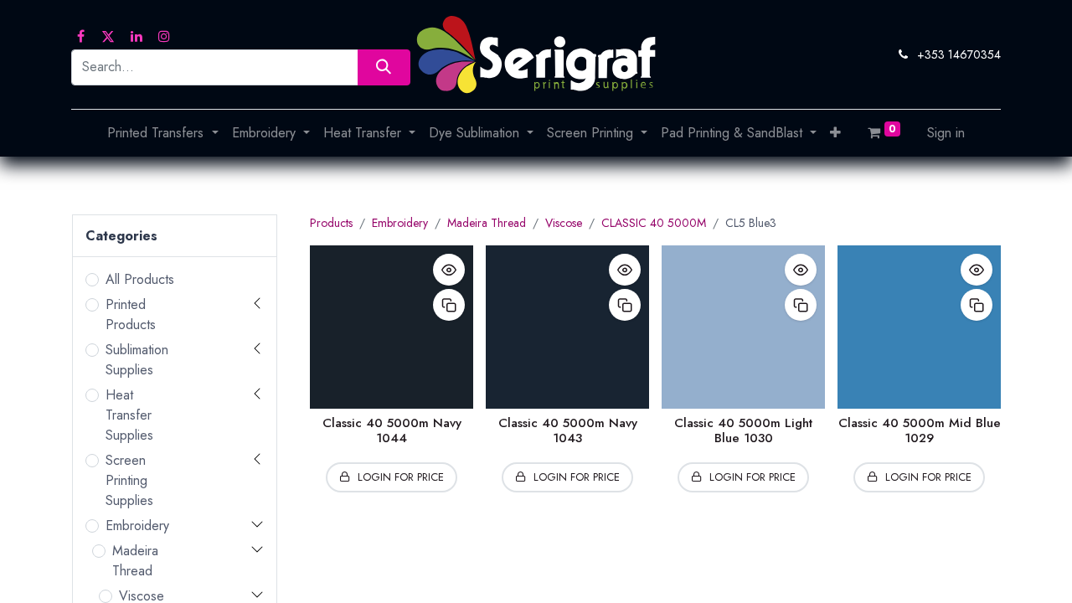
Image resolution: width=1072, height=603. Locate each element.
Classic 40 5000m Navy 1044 (391, 430)
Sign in (946, 132)
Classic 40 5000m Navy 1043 (567, 430)
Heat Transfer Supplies (129, 415)
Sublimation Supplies (137, 359)
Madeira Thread (135, 560)
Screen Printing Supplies (129, 480)
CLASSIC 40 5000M (653, 222)
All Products (140, 279)
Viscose (563, 222)
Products (331, 222)
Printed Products (131, 314)
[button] (835, 133)
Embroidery (137, 525)
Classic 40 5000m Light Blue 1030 (743, 430)
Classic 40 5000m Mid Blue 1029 (919, 430)
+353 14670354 (959, 54)
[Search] (384, 67)
